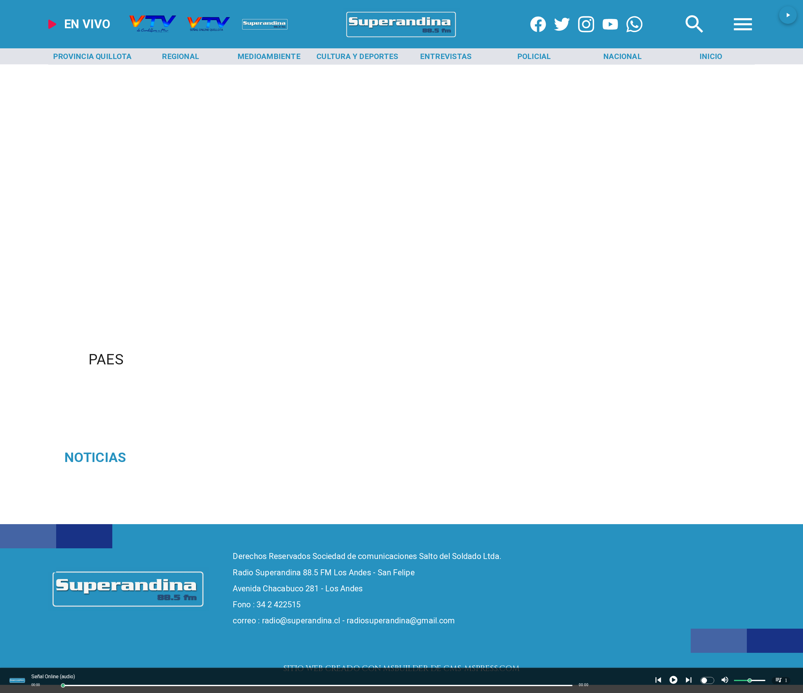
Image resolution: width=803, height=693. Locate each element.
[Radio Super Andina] (695, 37)
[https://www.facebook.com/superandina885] (538, 37)
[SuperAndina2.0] (401, 37)
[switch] (707, 680)
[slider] (63, 685)
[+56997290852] (634, 37)
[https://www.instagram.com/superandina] (586, 37)
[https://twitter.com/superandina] (562, 37)
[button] (788, 15)
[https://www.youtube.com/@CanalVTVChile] (610, 37)
